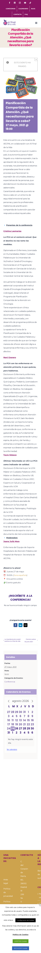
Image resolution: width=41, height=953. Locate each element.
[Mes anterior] (8, 701)
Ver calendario (12, 749)
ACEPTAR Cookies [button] (20, 941)
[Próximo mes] (32, 701)
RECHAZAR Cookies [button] (20, 948)
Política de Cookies (20, 935)
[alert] (20, 741)
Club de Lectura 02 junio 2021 (30, 640)
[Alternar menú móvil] (36, 23)
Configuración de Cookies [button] (25, 920)
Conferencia (9, 682)
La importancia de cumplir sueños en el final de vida (13, 640)
